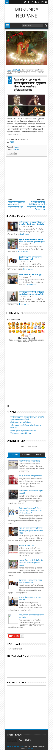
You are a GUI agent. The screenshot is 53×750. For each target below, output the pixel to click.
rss (35, 2)
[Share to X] (13, 153)
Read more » (24, 234)
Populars (14, 455)
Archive (38, 455)
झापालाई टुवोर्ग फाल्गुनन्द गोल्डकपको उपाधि (23, 430)
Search (45, 26)
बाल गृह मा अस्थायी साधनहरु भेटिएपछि (30, 476)
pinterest (46, 2)
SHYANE (16, 150)
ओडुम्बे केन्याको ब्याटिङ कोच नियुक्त (20, 422)
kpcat (16, 147)
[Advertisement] (26, 176)
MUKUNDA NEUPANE (26, 12)
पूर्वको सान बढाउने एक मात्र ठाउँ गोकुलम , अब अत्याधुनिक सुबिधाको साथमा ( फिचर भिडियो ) (31, 530)
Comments (26, 455)
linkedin (39, 2)
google (32, 2)
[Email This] (8, 153)
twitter (25, 2)
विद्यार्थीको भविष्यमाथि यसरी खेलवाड (29, 461)
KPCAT (30, 748)
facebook (28, 2)
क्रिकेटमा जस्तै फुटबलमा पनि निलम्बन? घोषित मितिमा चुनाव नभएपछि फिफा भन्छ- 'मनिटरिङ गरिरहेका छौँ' (31, 510)
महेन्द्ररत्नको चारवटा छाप (26, 545)
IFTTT (12, 142)
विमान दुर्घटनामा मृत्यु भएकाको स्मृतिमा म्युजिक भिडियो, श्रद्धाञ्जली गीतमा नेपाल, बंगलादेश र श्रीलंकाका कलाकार (30, 85)
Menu (7, 2)
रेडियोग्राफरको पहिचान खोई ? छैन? (21, 433)
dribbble (42, 2)
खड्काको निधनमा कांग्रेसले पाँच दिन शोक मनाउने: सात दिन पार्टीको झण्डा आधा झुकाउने (31, 562)
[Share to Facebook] (15, 153)
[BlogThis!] (10, 153)
